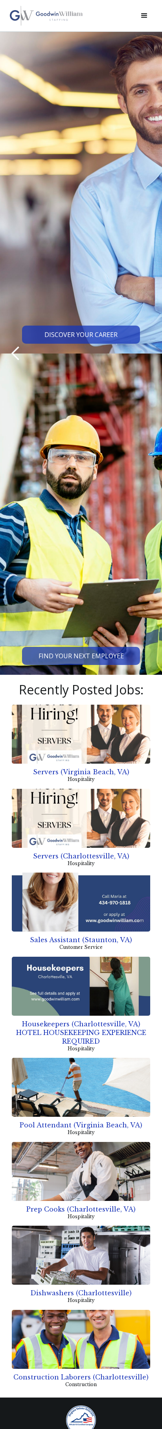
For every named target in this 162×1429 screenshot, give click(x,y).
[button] (144, 16)
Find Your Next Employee (81, 656)
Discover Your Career (81, 334)
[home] (69, 16)
